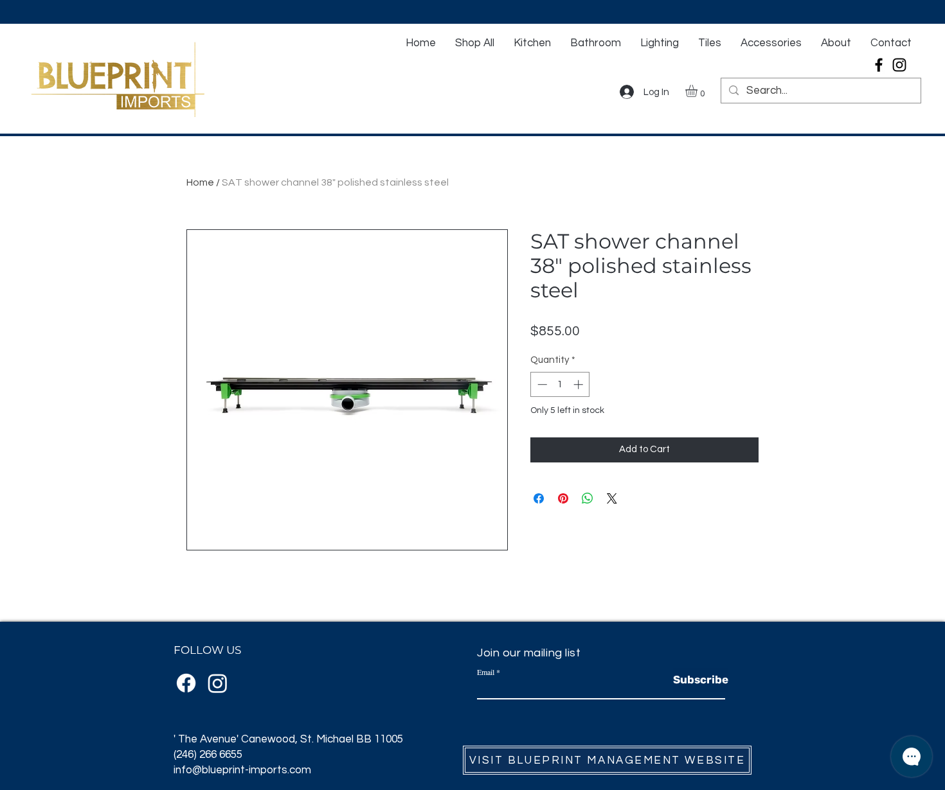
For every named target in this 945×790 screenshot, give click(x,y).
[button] (698, 91)
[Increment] (579, 384)
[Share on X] (612, 498)
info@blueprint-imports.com (242, 770)
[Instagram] (899, 65)
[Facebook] (879, 65)
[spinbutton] (560, 384)
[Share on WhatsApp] (587, 498)
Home (200, 182)
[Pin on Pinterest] (563, 498)
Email (485, 672)
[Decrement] (541, 384)
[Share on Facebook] (538, 498)
